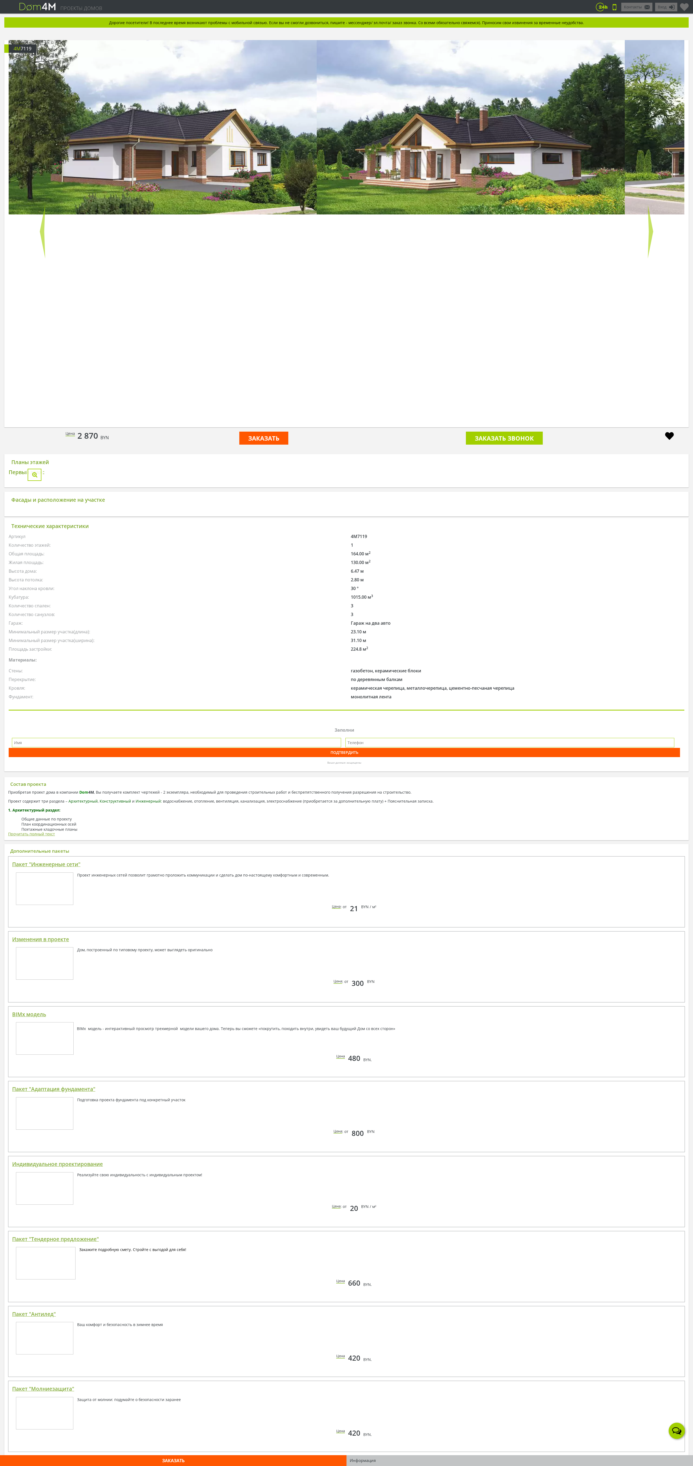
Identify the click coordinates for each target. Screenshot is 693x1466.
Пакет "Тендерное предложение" (55, 1332)
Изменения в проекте (40, 1032)
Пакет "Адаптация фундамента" (53, 1182)
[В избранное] (669, 437)
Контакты (633, 6)
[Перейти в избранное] (684, 5)
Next (650, 231)
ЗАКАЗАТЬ (263, 438)
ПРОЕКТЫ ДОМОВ (81, 8)
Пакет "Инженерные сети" (46, 957)
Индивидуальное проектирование (57, 1257)
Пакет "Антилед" (34, 1407)
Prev (42, 231)
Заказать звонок (504, 438)
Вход (662, 6)
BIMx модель (29, 1107)
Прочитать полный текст (31, 927)
